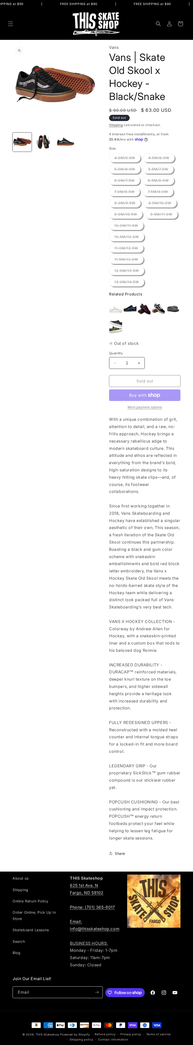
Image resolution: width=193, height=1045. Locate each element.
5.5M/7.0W (161, 170)
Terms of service (158, 1034)
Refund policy (105, 1034)
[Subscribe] (97, 992)
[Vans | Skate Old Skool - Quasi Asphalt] (172, 309)
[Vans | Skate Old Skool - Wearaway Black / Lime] (115, 326)
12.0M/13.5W (129, 271)
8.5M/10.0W (163, 203)
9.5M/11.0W (164, 215)
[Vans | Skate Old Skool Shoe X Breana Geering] (130, 309)
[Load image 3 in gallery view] (65, 142)
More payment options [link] (145, 407)
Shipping (116, 125)
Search (19, 941)
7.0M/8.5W (127, 192)
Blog (16, 953)
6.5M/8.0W (161, 181)
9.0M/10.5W (128, 215)
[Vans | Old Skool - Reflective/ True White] (115, 309)
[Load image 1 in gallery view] (22, 142)
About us (21, 878)
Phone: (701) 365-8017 (92, 907)
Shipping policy (81, 1039)
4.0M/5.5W (127, 158)
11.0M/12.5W (128, 249)
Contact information (113, 1039)
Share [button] (120, 853)
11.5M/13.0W (128, 260)
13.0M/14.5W (129, 282)
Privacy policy (130, 1034)
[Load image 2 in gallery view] (43, 142)
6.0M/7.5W (127, 181)
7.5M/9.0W (160, 192)
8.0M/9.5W (127, 203)
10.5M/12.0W (129, 237)
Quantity (116, 353)
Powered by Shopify (75, 1034)
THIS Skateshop (47, 1034)
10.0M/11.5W (128, 226)
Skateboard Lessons (31, 930)
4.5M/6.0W (161, 158)
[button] (10, 23)
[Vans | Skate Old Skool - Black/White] (158, 309)
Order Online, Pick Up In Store (34, 915)
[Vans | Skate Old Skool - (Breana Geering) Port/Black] (144, 309)
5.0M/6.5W (127, 170)
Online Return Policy (31, 901)
